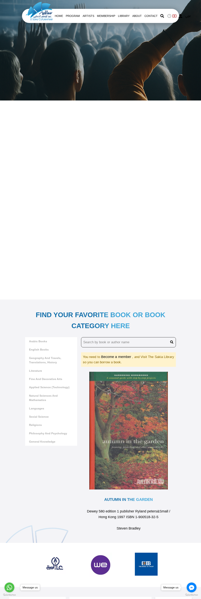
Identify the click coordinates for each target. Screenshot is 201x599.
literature (35, 370)
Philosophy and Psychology (48, 433)
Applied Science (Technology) (49, 387)
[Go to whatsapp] (9, 587)
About (137, 15)
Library (124, 15)
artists (88, 15)
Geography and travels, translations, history (45, 360)
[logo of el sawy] (39, 4)
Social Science (39, 416)
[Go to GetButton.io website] (191, 595)
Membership (106, 15)
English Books (39, 349)
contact (151, 15)
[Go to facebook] (191, 587)
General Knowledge (42, 441)
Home (59, 15)
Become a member (116, 357)
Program (73, 15)
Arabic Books (38, 341)
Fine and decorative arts (45, 379)
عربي (188, 15)
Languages (36, 408)
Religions (35, 424)
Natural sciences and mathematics (43, 398)
